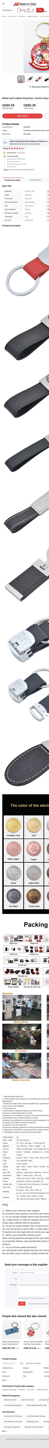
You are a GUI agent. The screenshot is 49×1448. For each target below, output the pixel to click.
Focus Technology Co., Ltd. (29, 1439)
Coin (24, 1376)
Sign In (5, 169)
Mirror (4, 1372)
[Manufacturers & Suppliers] (24, 4)
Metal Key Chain (33, 16)
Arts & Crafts (12, 16)
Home (4, 16)
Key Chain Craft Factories (13, 1416)
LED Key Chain (44, 1400)
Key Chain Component (12, 1427)
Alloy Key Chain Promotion (34, 1427)
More (4, 1431)
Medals (46, 1368)
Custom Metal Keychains (13, 1405)
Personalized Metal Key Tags (36, 1405)
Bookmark (6, 1376)
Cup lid (46, 1372)
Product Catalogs (34, 1363)
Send (22, 1303)
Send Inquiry (22, 116)
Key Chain (22, 16)
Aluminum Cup (7, 1368)
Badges (25, 1368)
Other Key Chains (10, 1400)
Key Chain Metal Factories (36, 1416)
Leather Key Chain (27, 1400)
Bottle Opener (28, 1372)
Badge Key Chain (33, 1421)
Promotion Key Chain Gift (13, 1421)
